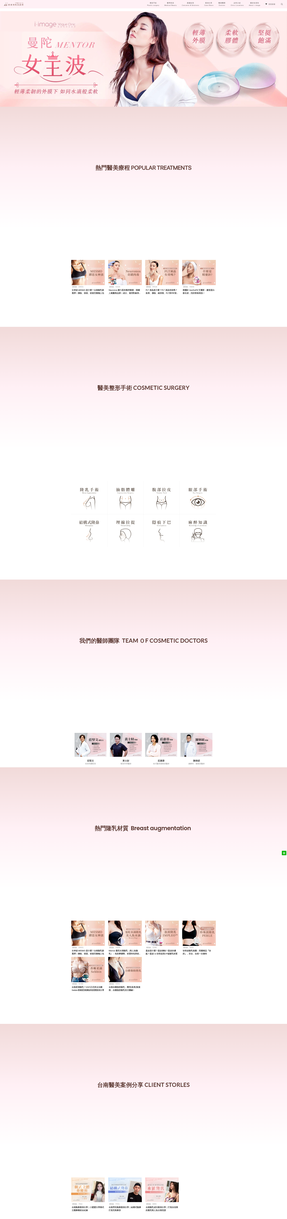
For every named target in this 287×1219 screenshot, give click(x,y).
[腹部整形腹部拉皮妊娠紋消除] (161, 497)
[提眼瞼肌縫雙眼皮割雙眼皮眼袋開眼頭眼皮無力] (197, 497)
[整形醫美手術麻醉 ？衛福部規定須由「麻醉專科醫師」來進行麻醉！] (197, 529)
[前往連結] (143, 59)
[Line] (284, 853)
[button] (13, 4)
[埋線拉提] (125, 529)
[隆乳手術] (89, 497)
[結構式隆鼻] (89, 529)
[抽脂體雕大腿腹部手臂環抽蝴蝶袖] (125, 497)
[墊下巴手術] (161, 529)
